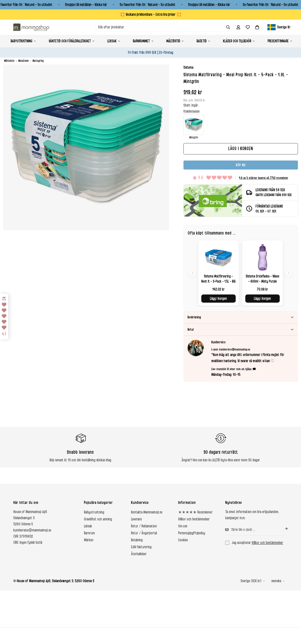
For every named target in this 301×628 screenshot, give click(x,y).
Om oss (182, 526)
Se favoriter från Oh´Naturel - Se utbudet (147, 5)
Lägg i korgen (218, 299)
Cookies (183, 540)
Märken (88, 540)
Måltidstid (173, 41)
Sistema (188, 67)
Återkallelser (139, 554)
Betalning (137, 540)
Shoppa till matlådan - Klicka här (86, 5)
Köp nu (241, 165)
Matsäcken (23, 60)
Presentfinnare (278, 41)
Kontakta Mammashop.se (146, 512)
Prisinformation (191, 111)
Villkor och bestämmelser (194, 519)
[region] (241, 273)
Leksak (112, 41)
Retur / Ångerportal (144, 533)
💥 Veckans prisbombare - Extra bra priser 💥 (150, 14)
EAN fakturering (141, 547)
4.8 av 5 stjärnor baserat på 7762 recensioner (263, 178)
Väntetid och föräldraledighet (70, 41)
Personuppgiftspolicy (191, 533)
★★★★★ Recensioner (195, 512)
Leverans (136, 519)
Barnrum (89, 533)
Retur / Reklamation (144, 526)
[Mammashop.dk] (31, 27)
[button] (257, 27)
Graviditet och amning (98, 519)
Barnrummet (141, 41)
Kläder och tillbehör (237, 41)
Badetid (202, 41)
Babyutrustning (21, 41)
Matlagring (38, 60)
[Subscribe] (283, 528)
